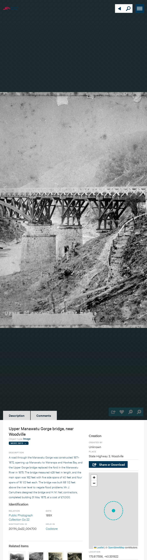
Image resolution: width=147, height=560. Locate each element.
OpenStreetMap (116, 547)
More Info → (19, 443)
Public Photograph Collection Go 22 (21, 517)
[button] (113, 510)
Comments (43, 415)
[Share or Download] (113, 412)
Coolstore (52, 528)
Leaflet (100, 547)
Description (16, 415)
